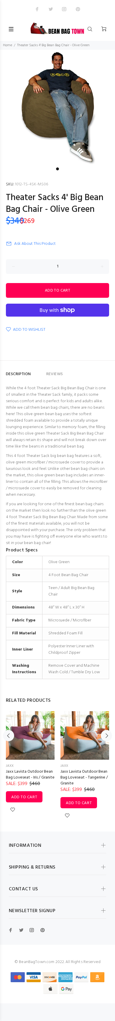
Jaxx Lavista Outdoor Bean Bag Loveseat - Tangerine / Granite (84, 777)
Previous (8, 735)
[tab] (38, 371)
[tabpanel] (57, 107)
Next (106, 735)
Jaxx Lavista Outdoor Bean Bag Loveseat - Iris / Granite (30, 774)
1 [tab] (57, 168)
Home (7, 45)
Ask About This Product (35, 243)
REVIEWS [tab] (54, 374)
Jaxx (10, 766)
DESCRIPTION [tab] (18, 374)
